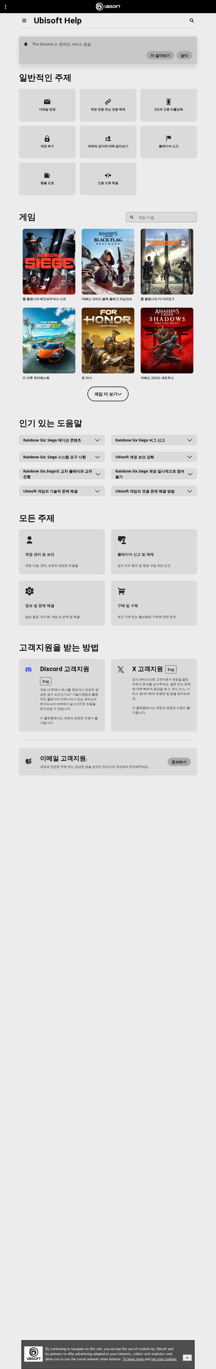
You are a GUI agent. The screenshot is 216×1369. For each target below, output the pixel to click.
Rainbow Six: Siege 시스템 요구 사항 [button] (54, 456)
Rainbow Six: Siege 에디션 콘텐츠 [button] (52, 439)
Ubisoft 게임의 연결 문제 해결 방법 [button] (145, 490)
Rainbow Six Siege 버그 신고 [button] (140, 439)
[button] (160, 55)
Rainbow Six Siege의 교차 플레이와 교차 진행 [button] (57, 474)
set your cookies (163, 1359)
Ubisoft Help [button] (58, 21)
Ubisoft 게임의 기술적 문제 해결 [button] (50, 490)
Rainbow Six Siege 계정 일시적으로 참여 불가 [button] (149, 474)
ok (187, 1357)
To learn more (134, 1359)
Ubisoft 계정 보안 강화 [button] (134, 456)
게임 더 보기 (105, 394)
